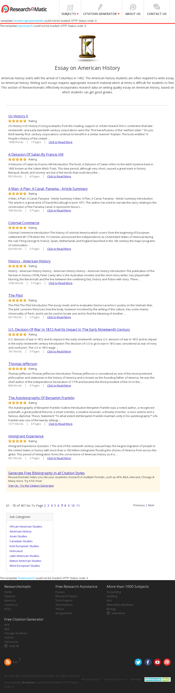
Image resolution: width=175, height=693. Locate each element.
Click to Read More (61, 142)
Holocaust (16, 551)
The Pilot (15, 295)
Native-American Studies (25, 561)
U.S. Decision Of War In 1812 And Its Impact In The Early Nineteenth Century (69, 329)
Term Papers (63, 600)
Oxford (8, 637)
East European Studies (24, 546)
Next (151, 505)
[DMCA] (157, 679)
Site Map (135, 679)
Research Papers (66, 596)
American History (21, 531)
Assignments (63, 613)
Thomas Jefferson (22, 363)
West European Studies (25, 566)
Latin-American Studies (24, 556)
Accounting (114, 592)
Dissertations (64, 605)
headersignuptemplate (28, 21)
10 (73, 505)
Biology (111, 609)
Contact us (11, 605)
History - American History (29, 261)
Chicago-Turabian (15, 633)
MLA (7, 629)
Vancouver (11, 642)
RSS (15, 662)
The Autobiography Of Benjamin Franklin (41, 397)
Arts (109, 600)
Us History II (18, 116)
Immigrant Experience (26, 436)
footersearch (26, 578)
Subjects (9, 596)
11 (78, 505)
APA (6, 625)
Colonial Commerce (23, 222)
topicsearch (25, 26)
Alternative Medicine (120, 605)
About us (10, 600)
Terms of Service (114, 679)
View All (14, 646)
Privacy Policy (90, 679)
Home (8, 592)
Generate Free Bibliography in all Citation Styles (46, 473)
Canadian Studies (21, 541)
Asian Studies (18, 536)
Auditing (112, 596)
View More (118, 613)
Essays (60, 592)
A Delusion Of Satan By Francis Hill (35, 154)
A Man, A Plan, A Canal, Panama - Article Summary (48, 188)
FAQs (7, 609)
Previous (139, 505)
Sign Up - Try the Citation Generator (31, 485)
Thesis (59, 609)
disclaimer (28, 682)
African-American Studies (26, 526)
